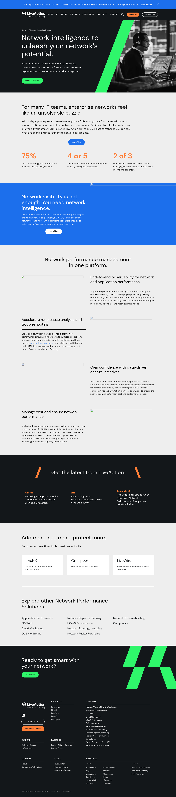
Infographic (107, 780)
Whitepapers (107, 774)
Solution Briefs (108, 767)
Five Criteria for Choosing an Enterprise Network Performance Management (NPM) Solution (133, 499)
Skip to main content (11, 2)
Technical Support (29, 745)
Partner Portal (57, 748)
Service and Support (62, 770)
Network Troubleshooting (129, 618)
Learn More (146, 4)
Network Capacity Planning (84, 618)
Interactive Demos (33, 728)
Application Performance (37, 618)
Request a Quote (32, 80)
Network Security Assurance (97, 745)
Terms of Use (66, 791)
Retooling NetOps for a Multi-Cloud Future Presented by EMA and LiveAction (41, 499)
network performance (42, 343)
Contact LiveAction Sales (32, 767)
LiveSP (54, 716)
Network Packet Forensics (83, 633)
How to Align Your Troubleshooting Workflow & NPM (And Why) (87, 499)
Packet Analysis (138, 774)
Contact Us (150, 14)
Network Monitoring (139, 770)
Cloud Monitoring (32, 628)
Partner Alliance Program (61, 745)
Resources (91, 759)
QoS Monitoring (31, 633)
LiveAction (34, 14)
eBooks (105, 777)
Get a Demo (30, 674)
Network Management (140, 767)
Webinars (106, 770)
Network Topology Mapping (84, 628)
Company (26, 759)
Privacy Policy (55, 791)
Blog (87, 770)
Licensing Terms (61, 767)
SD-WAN (27, 623)
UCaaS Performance (80, 623)
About (24, 764)
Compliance (120, 623)
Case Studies (91, 774)
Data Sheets (90, 777)
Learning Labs (91, 780)
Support (114, 14)
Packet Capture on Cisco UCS (98, 742)
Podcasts (89, 783)
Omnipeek (55, 719)
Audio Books (91, 767)
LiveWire (55, 713)
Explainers (106, 783)
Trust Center (59, 764)
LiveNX (54, 710)
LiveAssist (55, 706)
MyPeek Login (27, 748)
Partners (75, 14)
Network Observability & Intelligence (101, 706)
